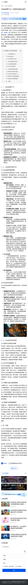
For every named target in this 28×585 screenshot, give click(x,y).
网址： (4, 563)
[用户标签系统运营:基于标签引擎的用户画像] (5, 520)
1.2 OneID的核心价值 (11, 58)
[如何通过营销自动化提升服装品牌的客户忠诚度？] (5, 536)
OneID (6, 32)
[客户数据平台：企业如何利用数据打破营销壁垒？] (5, 528)
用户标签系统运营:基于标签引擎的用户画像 (18, 519)
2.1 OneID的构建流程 (11, 64)
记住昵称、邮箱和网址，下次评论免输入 (12, 566)
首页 (2, 5)
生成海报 (5, 473)
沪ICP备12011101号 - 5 (21, 582)
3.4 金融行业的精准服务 (12, 78)
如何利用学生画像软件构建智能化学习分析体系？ (18, 511)
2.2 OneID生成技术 (11, 66)
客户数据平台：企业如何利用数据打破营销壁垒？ (18, 527)
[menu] (25, 2)
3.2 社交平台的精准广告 (12, 74)
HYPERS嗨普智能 (5, 12)
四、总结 (8, 81)
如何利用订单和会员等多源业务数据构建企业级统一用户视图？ (18, 503)
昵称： (5, 555)
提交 (14, 570)
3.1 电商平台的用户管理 (12, 71)
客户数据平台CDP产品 (15, 463)
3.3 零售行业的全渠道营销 (12, 76)
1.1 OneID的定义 (10, 56)
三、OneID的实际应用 (11, 69)
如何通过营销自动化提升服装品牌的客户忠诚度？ (18, 535)
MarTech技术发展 (5, 14)
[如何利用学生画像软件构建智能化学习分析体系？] (5, 512)
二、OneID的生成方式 (11, 61)
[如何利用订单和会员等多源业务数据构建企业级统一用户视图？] (5, 504)
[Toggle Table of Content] (20, 51)
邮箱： (5, 559)
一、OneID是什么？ (11, 54)
